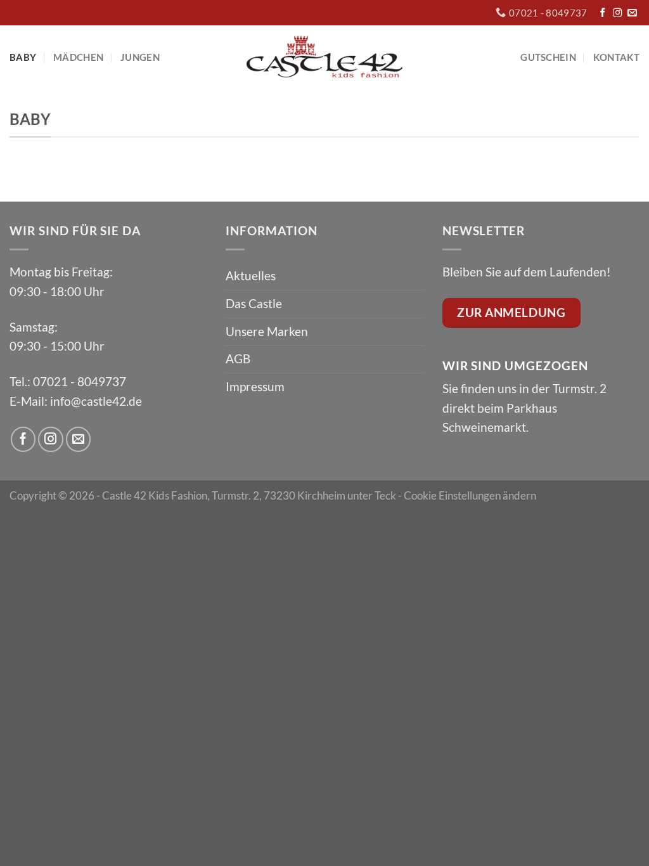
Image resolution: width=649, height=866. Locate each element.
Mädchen (78, 57)
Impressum (255, 386)
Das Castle (254, 303)
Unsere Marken (267, 331)
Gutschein (548, 57)
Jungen (140, 57)
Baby (23, 57)
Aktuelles (251, 275)
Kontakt (616, 57)
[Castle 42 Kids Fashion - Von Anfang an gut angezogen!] (324, 57)
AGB (238, 358)
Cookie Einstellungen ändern (470, 495)
